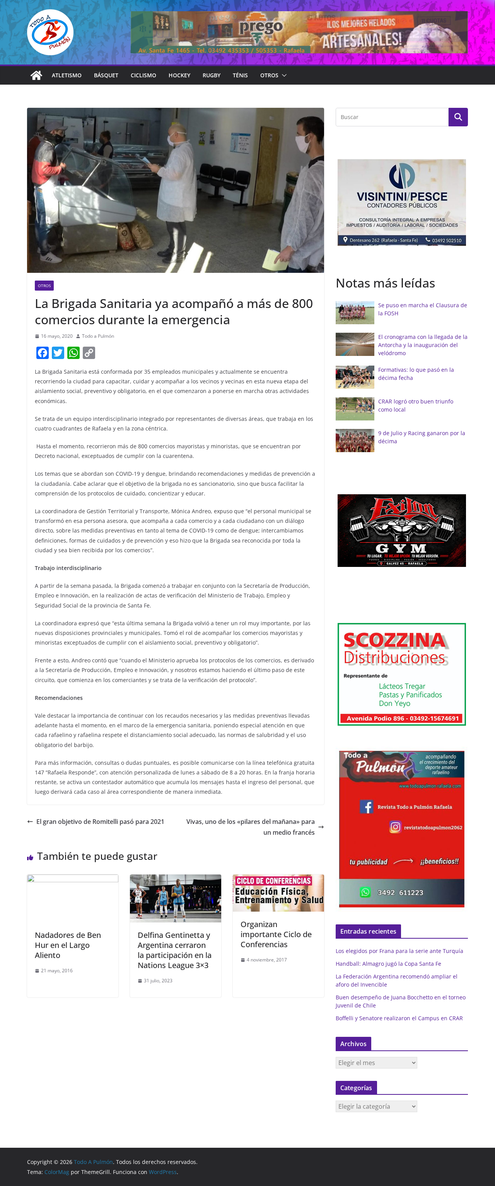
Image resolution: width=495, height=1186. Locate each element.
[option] (402, 202)
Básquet (106, 75)
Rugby (211, 75)
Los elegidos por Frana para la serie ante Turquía (399, 951)
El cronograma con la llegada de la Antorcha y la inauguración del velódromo (423, 345)
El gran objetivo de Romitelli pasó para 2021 (100, 821)
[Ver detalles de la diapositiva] (299, 32)
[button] (282, 75)
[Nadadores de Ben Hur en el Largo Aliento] (72, 880)
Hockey (179, 75)
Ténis (240, 75)
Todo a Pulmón (98, 336)
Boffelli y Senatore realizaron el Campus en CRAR (399, 1018)
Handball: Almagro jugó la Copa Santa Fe (388, 963)
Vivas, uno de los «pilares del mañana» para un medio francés (250, 827)
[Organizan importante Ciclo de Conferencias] (278, 880)
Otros (269, 75)
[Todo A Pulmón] (36, 75)
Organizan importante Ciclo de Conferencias (276, 934)
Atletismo (67, 75)
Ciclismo (143, 75)
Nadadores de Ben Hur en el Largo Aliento (68, 945)
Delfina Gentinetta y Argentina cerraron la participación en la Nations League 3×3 (175, 950)
